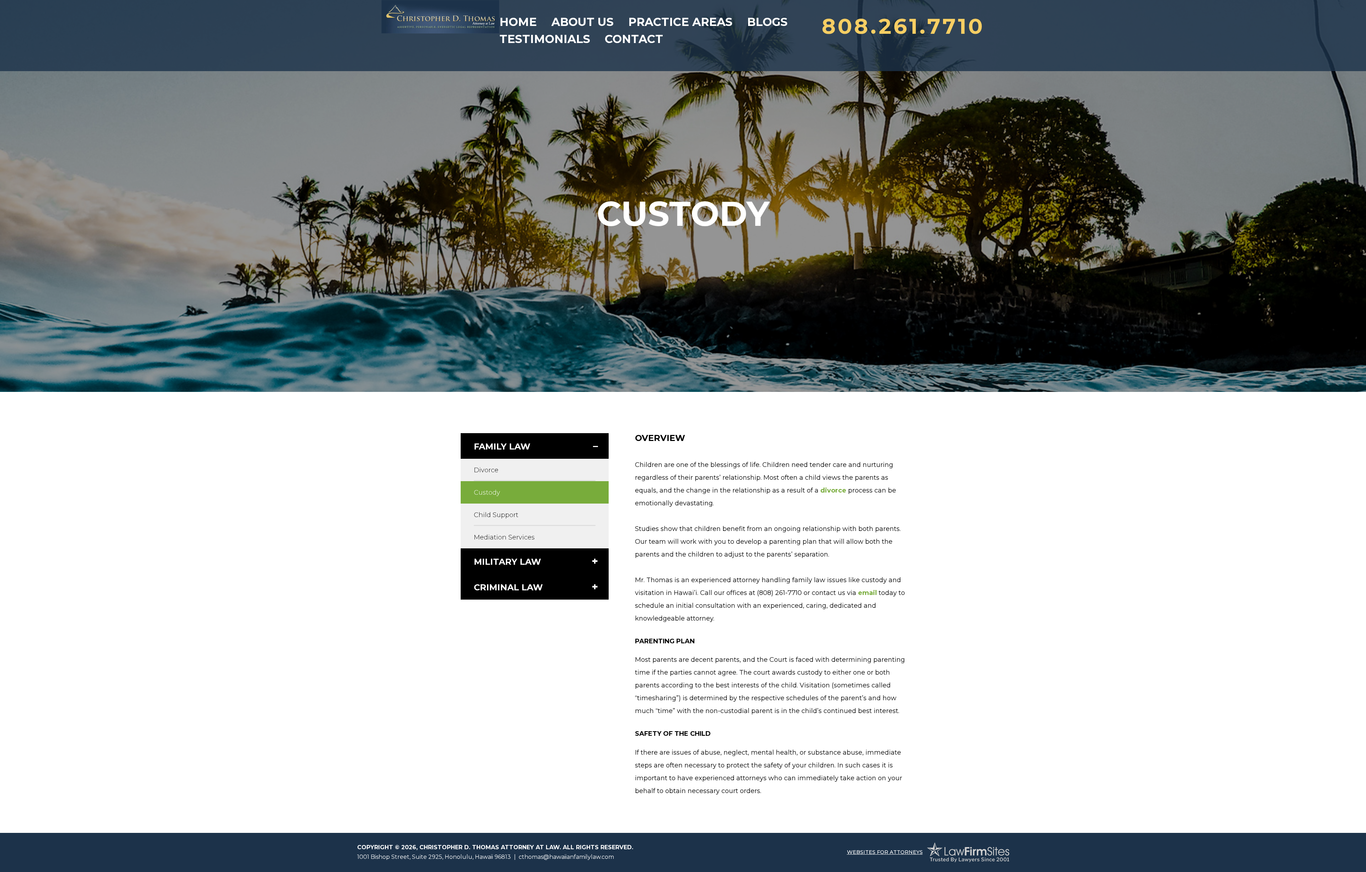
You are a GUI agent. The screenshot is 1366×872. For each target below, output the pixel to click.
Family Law (502, 446)
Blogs (767, 22)
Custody (487, 492)
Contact (634, 39)
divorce (833, 490)
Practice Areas (680, 22)
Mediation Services (504, 537)
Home (518, 22)
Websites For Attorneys (885, 852)
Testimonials (544, 39)
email (867, 593)
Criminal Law (508, 587)
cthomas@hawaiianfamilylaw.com (566, 857)
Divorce (486, 470)
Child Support (496, 515)
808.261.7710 (903, 26)
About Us (582, 22)
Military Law (507, 562)
